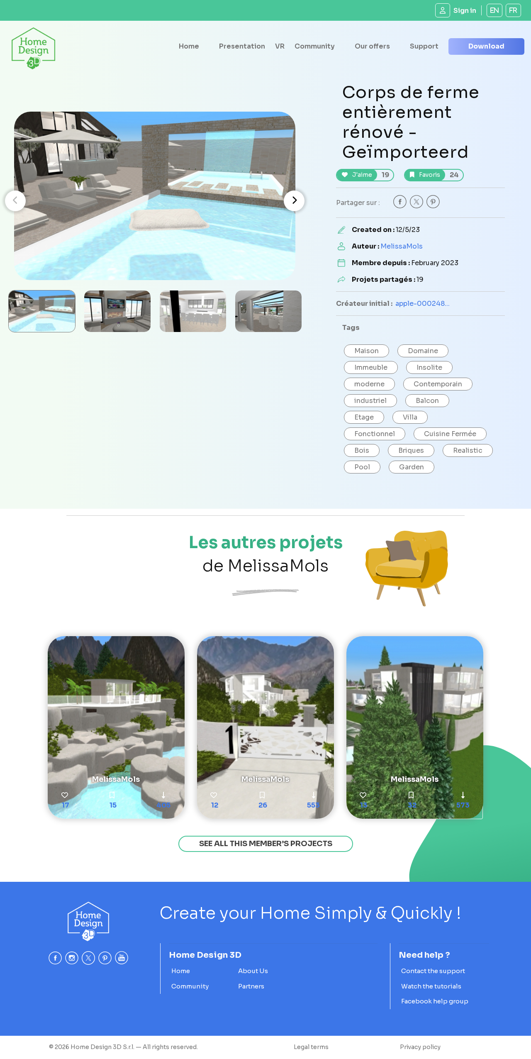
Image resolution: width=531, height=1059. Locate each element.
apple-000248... (422, 303)
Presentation (242, 46)
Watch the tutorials (431, 986)
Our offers (372, 46)
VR (280, 46)
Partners (251, 986)
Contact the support (433, 971)
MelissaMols (401, 246)
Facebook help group (434, 1001)
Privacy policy (420, 1047)
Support (424, 46)
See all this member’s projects (265, 843)
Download (486, 46)
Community (315, 46)
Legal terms (311, 1047)
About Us (253, 971)
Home (189, 46)
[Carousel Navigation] (154, 200)
